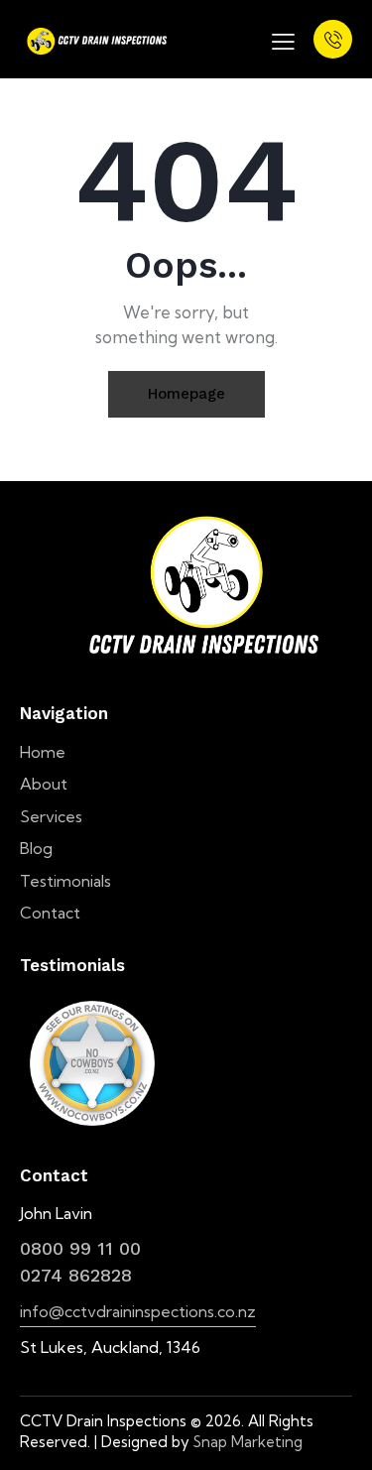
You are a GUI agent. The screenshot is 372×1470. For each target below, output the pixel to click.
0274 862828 (76, 1275)
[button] (283, 40)
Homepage (186, 394)
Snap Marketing (248, 1441)
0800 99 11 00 (80, 1248)
